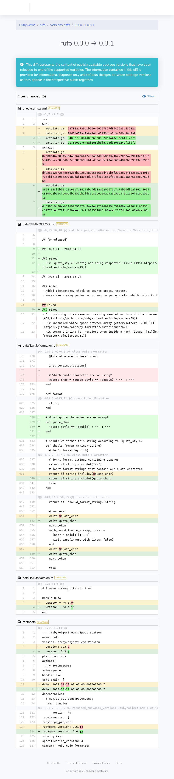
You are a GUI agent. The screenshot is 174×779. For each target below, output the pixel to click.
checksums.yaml (35, 108)
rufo (43, 25)
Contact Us (54, 763)
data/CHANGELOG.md (39, 224)
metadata (29, 621)
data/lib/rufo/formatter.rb (39, 345)
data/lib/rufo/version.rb (38, 577)
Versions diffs (60, 25)
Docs (119, 763)
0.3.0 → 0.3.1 (84, 25)
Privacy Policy (102, 763)
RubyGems (27, 25)
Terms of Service (76, 763)
